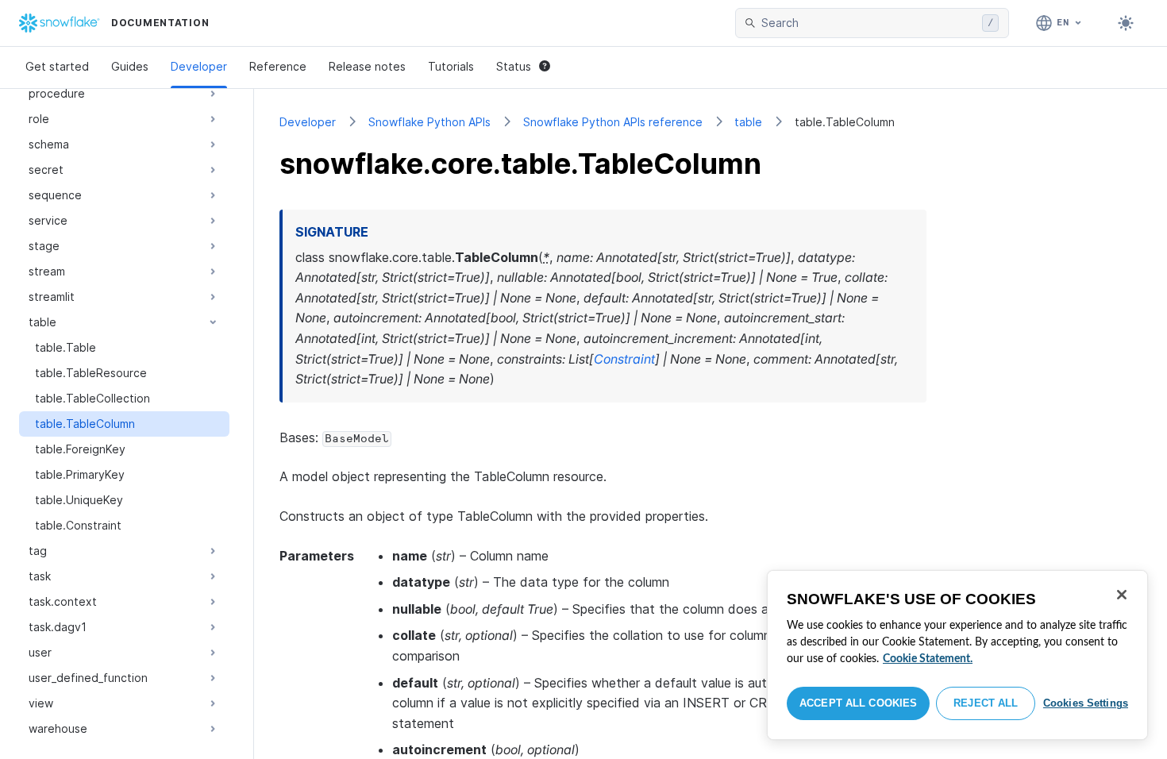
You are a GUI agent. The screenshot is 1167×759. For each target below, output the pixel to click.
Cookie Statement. (927, 659)
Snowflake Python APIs (429, 122)
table (748, 122)
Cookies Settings (1085, 703)
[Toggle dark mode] (1126, 23)
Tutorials (451, 66)
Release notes (367, 66)
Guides (129, 66)
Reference (277, 66)
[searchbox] (868, 23)
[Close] (1121, 594)
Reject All (985, 703)
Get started (57, 66)
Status (513, 66)
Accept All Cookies (858, 703)
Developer (199, 66)
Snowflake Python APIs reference (613, 122)
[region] (957, 655)
